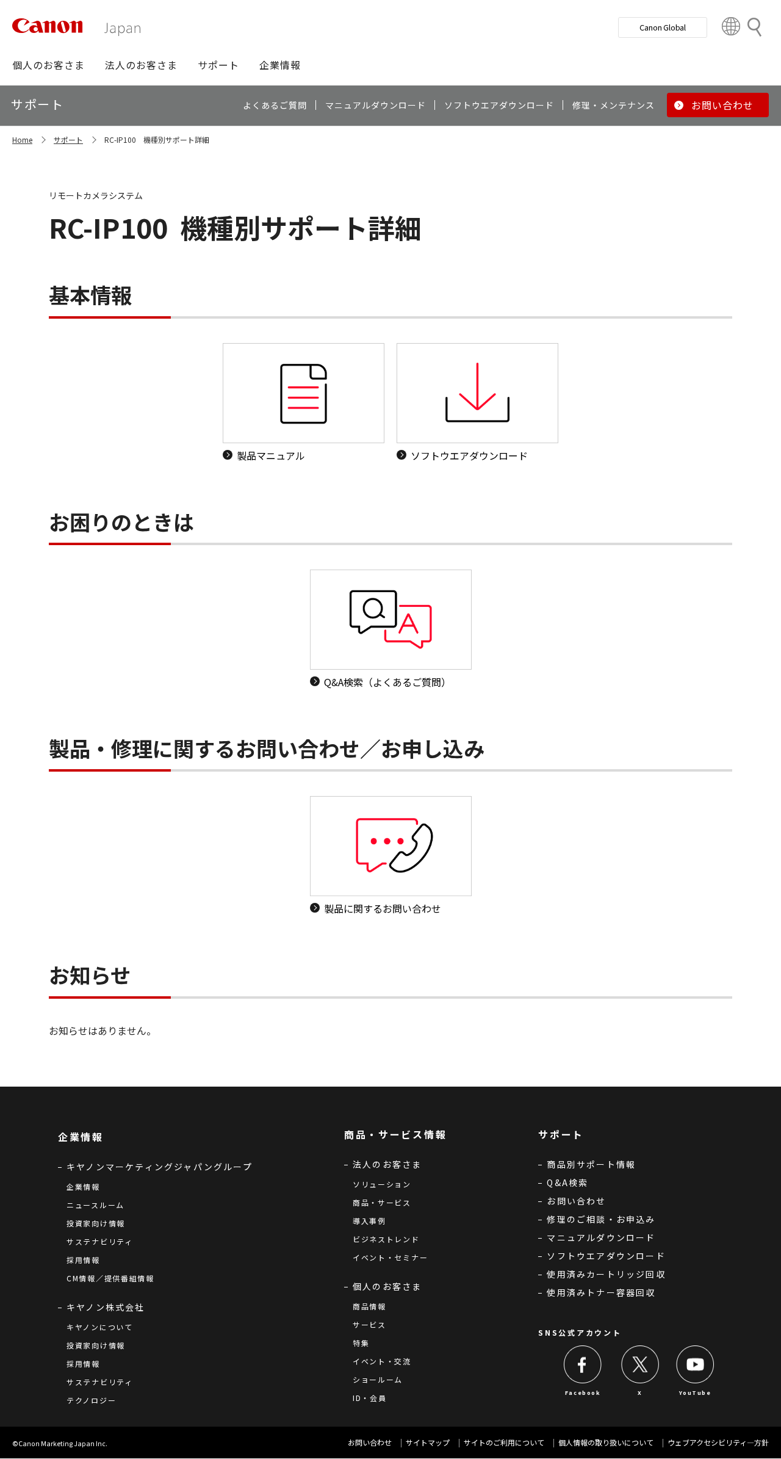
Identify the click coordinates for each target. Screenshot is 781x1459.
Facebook (583, 1393)
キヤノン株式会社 (106, 1307)
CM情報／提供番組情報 (110, 1278)
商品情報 (369, 1306)
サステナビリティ (100, 1241)
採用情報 (83, 1259)
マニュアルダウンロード (601, 1237)
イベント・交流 (382, 1361)
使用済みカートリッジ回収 (606, 1274)
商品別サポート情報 (591, 1164)
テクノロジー (91, 1400)
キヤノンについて (100, 1327)
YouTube (695, 1393)
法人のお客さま (387, 1164)
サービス (369, 1324)
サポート (68, 139)
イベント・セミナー (390, 1257)
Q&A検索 (567, 1182)
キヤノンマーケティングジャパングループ (160, 1166)
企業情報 (83, 1186)
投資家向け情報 (96, 1223)
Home (22, 139)
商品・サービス (382, 1202)
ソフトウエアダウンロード (606, 1256)
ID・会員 (370, 1397)
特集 (361, 1343)
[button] (48, 64)
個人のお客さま (387, 1286)
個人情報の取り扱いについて (605, 1442)
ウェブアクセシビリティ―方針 (718, 1442)
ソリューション (382, 1184)
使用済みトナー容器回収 (601, 1292)
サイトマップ (428, 1442)
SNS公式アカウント (579, 1332)
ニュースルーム (95, 1205)
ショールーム (378, 1379)
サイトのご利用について (504, 1442)
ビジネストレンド (386, 1239)
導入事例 (369, 1220)
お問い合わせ (576, 1201)
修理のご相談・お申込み (601, 1219)
